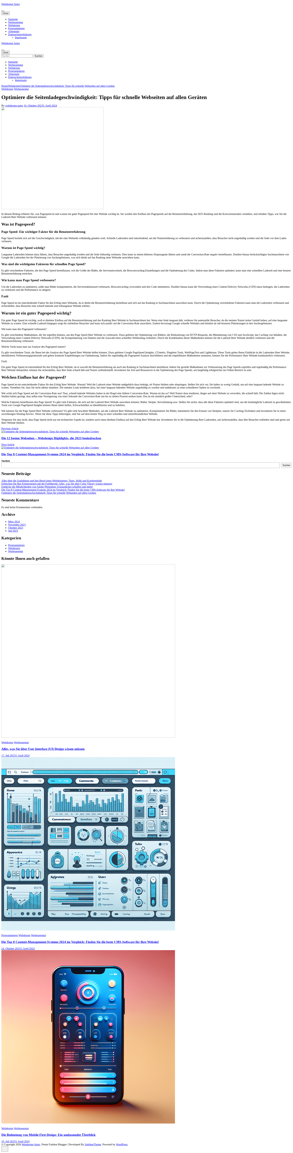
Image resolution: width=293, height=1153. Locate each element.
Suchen (5, 460)
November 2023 (17, 524)
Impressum (21, 37)
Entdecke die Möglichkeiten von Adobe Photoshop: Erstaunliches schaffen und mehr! (47, 486)
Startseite (13, 19)
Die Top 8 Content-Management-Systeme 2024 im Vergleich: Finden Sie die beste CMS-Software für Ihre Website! (63, 489)
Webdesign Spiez (10, 4)
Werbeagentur (15, 22)
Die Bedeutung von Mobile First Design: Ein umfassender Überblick (48, 1135)
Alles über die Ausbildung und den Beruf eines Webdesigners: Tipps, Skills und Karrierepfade (51, 480)
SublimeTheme (93, 1144)
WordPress (122, 1144)
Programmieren (16, 28)
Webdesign (14, 25)
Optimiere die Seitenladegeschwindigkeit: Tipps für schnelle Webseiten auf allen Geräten (48, 492)
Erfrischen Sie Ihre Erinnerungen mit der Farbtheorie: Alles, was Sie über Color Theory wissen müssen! (56, 483)
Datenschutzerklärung (20, 34)
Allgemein (13, 31)
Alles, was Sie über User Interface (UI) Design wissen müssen (43, 749)
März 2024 (14, 521)
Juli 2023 (13, 530)
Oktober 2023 (15, 527)
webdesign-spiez (14, 105)
